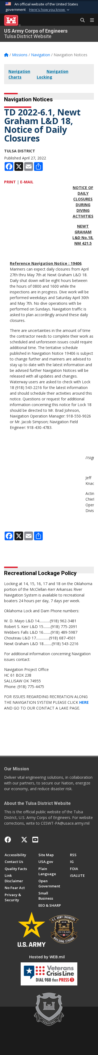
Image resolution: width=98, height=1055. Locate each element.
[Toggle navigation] (90, 20)
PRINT (10, 181)
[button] (50, 9)
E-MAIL (26, 181)
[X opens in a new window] (24, 839)
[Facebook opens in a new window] (8, 839)
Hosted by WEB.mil (47, 956)
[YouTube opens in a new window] (35, 839)
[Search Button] (80, 20)
